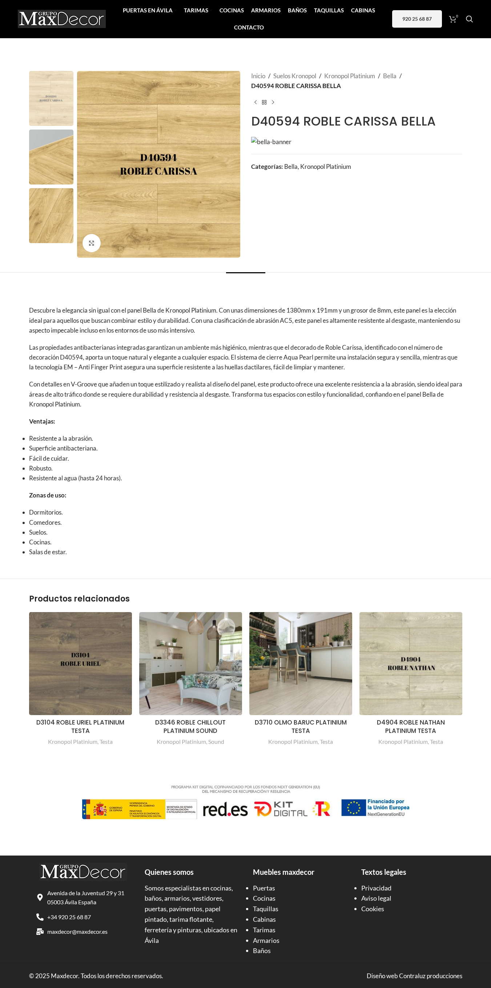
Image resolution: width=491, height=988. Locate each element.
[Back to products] (264, 102)
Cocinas (264, 898)
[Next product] (273, 102)
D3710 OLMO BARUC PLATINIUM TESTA (301, 726)
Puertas (264, 888)
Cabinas (264, 919)
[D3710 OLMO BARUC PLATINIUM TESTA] (300, 663)
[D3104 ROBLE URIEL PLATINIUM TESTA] (80, 663)
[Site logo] (62, 18)
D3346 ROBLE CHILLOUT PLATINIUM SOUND (190, 726)
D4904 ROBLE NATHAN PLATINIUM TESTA (411, 726)
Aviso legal (376, 898)
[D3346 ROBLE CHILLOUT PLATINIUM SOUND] (190, 663)
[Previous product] (255, 102)
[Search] (469, 19)
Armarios (266, 940)
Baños (262, 951)
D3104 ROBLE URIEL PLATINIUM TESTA (80, 726)
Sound (216, 741)
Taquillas (265, 909)
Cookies (372, 909)
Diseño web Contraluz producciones (414, 976)
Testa (106, 741)
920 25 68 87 (417, 19)
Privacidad (376, 888)
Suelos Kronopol (294, 76)
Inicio (258, 76)
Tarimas (264, 930)
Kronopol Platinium (349, 76)
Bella (390, 76)
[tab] (245, 283)
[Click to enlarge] (91, 243)
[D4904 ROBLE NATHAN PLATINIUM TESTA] (410, 663)
